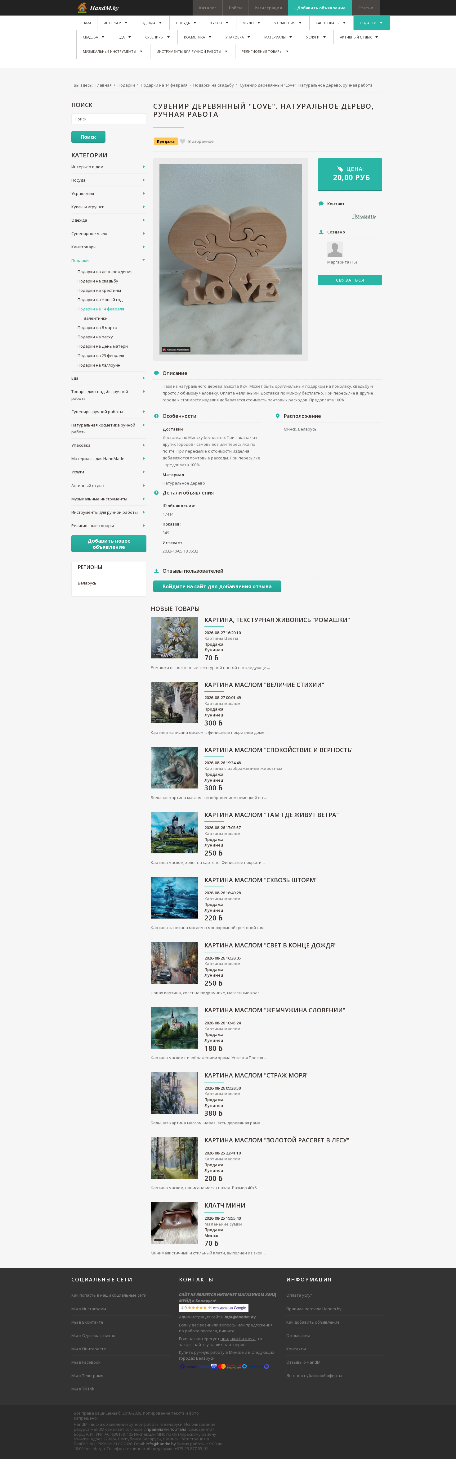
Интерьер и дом (87, 166)
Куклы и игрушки (88, 207)
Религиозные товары (92, 525)
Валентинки (96, 318)
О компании (298, 1335)
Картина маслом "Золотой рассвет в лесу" (276, 1140)
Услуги (77, 472)
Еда (74, 378)
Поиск (88, 136)
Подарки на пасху (95, 337)
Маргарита (342, 262)
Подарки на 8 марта (97, 327)
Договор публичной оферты (314, 1375)
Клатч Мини (224, 1205)
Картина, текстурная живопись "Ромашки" (277, 620)
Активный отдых (88, 485)
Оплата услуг (299, 1295)
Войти (235, 8)
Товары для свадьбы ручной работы (99, 395)
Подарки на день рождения (105, 271)
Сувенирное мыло (89, 233)
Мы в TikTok (82, 1389)
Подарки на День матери (103, 346)
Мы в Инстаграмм (88, 1309)
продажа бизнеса (238, 1338)
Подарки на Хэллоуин (99, 365)
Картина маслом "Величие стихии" (264, 685)
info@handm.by (161, 1444)
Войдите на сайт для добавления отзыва (217, 586)
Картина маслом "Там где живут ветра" (271, 815)
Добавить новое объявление (109, 543)
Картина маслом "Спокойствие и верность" (279, 750)
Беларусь (87, 583)
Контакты (296, 1349)
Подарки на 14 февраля (101, 309)
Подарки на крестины (99, 290)
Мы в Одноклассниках (93, 1335)
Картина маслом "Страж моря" (256, 1075)
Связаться (350, 280)
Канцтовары (83, 247)
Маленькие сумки (223, 1224)
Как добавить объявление (313, 1322)
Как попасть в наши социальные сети (108, 1295)
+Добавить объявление (320, 8)
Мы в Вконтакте (87, 1322)
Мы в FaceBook (86, 1362)
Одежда (79, 220)
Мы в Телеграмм (87, 1375)
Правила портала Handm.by (314, 1309)
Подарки (80, 260)
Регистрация (268, 8)
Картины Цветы (221, 638)
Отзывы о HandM (303, 1362)
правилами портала (166, 1429)
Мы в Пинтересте (88, 1349)
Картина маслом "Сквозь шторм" (261, 880)
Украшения (82, 193)
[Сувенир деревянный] (230, 259)
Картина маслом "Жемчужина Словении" (274, 1010)
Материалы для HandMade (97, 458)
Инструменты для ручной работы (104, 512)
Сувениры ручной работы (97, 411)
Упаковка (81, 445)
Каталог (207, 8)
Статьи (365, 8)
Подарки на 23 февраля (101, 355)
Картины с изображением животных (243, 768)
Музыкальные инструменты (99, 499)
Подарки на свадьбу (98, 281)
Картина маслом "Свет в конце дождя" (270, 945)
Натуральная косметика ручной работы (103, 428)
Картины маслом (222, 703)
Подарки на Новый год (100, 299)
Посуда (78, 180)
